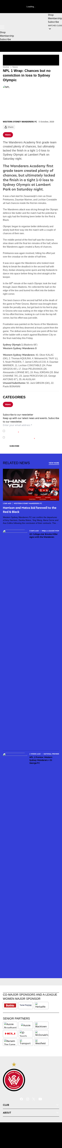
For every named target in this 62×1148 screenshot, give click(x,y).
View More (54, 463)
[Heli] (10, 1033)
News (15, 66)
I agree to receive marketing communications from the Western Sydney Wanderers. (32, 437)
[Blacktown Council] (41, 1025)
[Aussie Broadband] (10, 1025)
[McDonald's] (41, 1033)
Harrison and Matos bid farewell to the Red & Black (29, 509)
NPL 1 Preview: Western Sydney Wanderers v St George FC (40, 760)
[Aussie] (26, 1025)
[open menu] (2, 27)
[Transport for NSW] (26, 1042)
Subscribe (14, 446)
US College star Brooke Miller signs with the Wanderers (43, 535)
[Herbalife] (41, 1005)
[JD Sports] (26, 1033)
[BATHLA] (10, 1005)
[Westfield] (41, 1042)
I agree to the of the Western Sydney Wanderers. (30, 431)
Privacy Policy (26, 429)
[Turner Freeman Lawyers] (26, 1005)
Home (6, 66)
